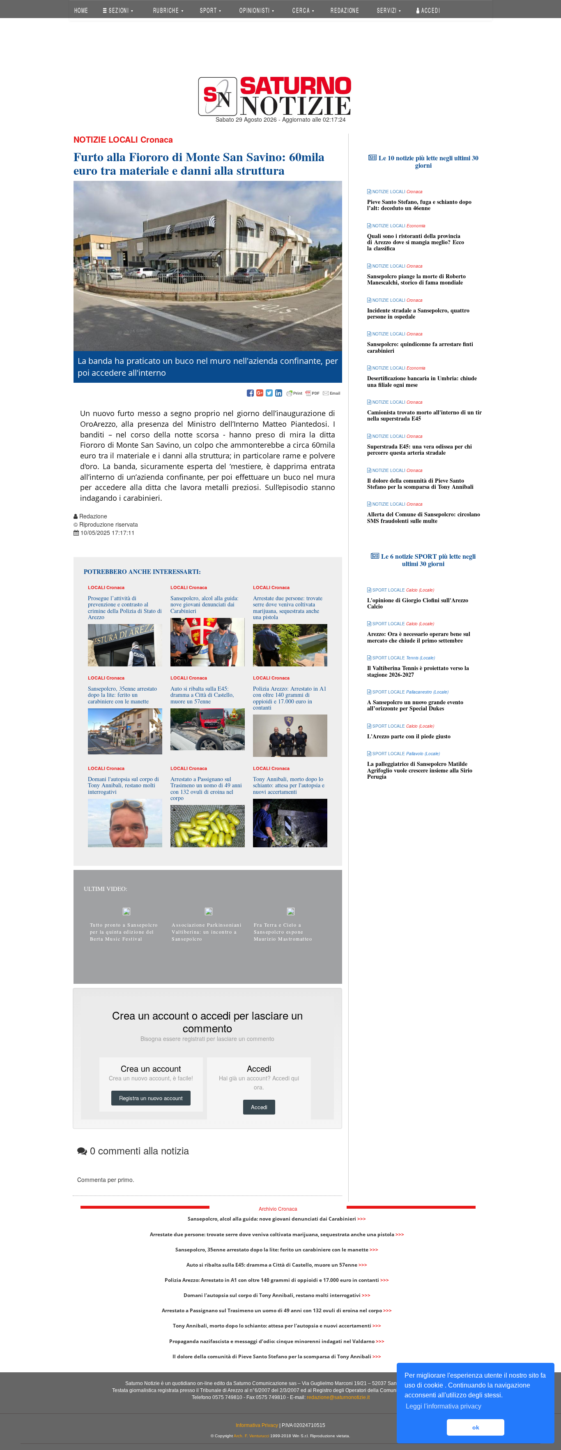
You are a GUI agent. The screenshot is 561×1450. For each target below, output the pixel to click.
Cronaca (156, 139)
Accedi (430, 10)
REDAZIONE (345, 10)
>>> (361, 1218)
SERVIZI (387, 10)
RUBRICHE (167, 10)
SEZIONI (119, 10)
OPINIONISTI (255, 10)
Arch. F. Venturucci (251, 1436)
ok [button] (475, 1427)
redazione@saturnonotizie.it (338, 1397)
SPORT (209, 10)
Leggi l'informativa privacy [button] (443, 1406)
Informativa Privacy (257, 1425)
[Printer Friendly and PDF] (313, 393)
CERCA (301, 10)
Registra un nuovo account (151, 1098)
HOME (81, 10)
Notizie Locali (106, 139)
